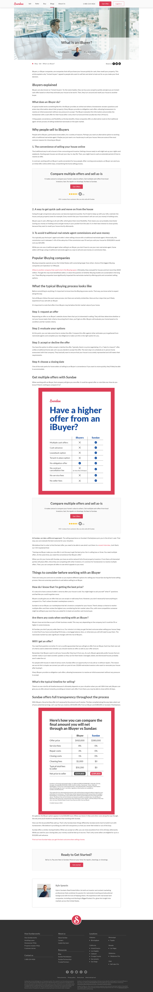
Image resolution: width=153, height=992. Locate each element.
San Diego (94, 961)
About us (61, 933)
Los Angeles (95, 951)
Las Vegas (113, 948)
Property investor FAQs (32, 946)
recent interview (104, 545)
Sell (40, 64)
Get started (76, 865)
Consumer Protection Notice (104, 984)
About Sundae (62, 938)
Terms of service (61, 977)
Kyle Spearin (62, 885)
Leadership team (63, 943)
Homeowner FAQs (30, 943)
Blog (36, 64)
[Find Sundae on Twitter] (71, 972)
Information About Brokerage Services (86, 984)
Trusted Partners (63, 962)
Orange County (96, 956)
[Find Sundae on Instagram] (81, 972)
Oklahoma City (115, 956)
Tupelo (112, 940)
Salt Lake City (114, 964)
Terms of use (80, 977)
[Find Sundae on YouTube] (85, 972)
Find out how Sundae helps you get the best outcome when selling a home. (58, 839)
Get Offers (76, 187)
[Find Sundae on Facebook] (67, 972)
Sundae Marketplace (64, 956)
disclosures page (123, 987)
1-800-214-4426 (89, 4)
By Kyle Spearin (63, 52)
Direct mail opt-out (90, 977)
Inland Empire (95, 948)
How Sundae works (32, 933)
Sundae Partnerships (65, 959)
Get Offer (105, 4)
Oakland (93, 954)
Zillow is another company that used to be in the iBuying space (54, 270)
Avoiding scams (29, 940)
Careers (60, 940)
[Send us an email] (76, 972)
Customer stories (30, 948)
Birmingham (95, 940)
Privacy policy (71, 977)
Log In (118, 4)
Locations (93, 933)
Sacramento (95, 959)
